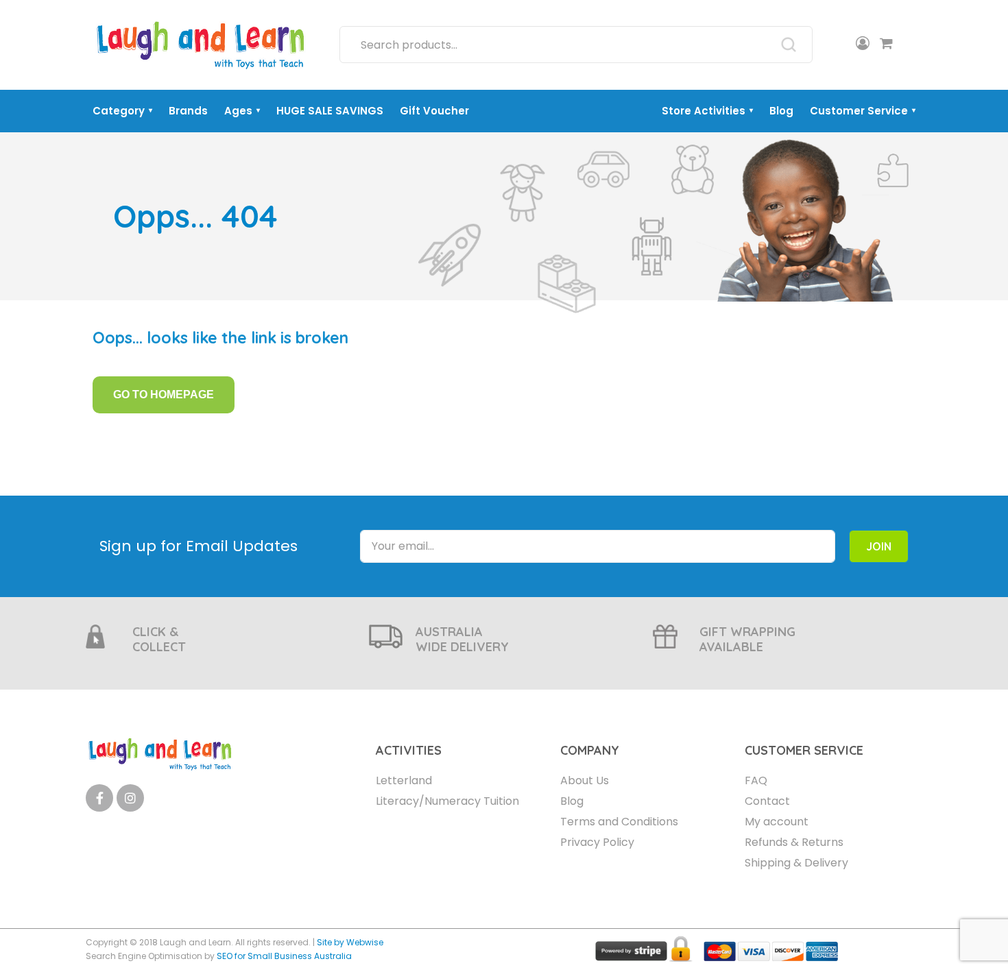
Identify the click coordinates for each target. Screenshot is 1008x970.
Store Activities (707, 111)
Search (789, 44)
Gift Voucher (434, 111)
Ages (242, 111)
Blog (781, 111)
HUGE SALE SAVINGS (329, 111)
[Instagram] (130, 798)
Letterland (404, 780)
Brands (188, 111)
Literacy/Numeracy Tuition (447, 801)
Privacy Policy (597, 842)
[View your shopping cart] (886, 44)
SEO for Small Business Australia (284, 956)
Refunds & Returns (794, 842)
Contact (767, 801)
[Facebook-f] (99, 798)
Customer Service (862, 111)
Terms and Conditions (619, 821)
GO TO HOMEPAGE (163, 394)
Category (122, 111)
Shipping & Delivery (796, 863)
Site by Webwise (350, 942)
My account (776, 821)
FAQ (756, 780)
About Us (584, 780)
